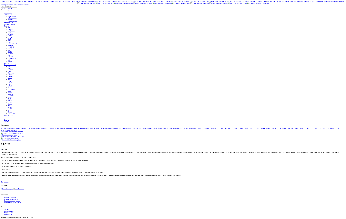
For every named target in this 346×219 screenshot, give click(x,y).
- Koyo (256, 128)
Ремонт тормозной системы (12, 202)
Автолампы (8, 13)
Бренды (6, 26)
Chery (9, 71)
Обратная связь (9, 213)
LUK (9, 60)
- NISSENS (282, 128)
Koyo (9, 42)
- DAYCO (226, 128)
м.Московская (12, 18)
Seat (9, 105)
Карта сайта (8, 214)
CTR (9, 32)
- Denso (240, 128)
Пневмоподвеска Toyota (165, 128)
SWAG (10, 52)
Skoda (10, 107)
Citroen (10, 74)
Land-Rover (11, 89)
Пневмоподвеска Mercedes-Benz (132, 128)
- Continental (213, 128)
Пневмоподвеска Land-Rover (98, 128)
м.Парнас (11, 19)
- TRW (314, 128)
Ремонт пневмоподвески (12, 201)
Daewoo (10, 76)
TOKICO (11, 53)
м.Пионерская (12, 21)
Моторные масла (9, 24)
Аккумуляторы (32, 128)
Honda (10, 82)
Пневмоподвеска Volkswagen (182, 128)
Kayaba (10, 61)
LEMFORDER (12, 44)
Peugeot (10, 100)
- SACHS (289, 128)
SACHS (10, 48)
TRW (9, 55)
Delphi (10, 35)
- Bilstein (199, 128)
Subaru (10, 108)
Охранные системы (54, 128)
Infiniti (10, 86)
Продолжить (4, 182)
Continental (11, 31)
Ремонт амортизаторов (11, 199)
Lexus (9, 91)
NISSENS (11, 47)
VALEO (10, 57)
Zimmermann (12, 58)
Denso (10, 37)
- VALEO (321, 128)
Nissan (10, 97)
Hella (9, 40)
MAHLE (10, 45)
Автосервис (8, 14)
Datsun (10, 78)
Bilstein (10, 27)
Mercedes (10, 94)
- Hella (251, 128)
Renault (10, 104)
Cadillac (10, 70)
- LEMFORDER (264, 128)
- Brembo (206, 128)
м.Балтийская (12, 16)
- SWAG (301, 128)
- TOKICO (308, 128)
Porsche (10, 102)
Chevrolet (11, 73)
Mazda (10, 92)
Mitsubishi (11, 95)
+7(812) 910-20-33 (6, 8)
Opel (9, 99)
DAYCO (10, 34)
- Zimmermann (329, 128)
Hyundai (10, 84)
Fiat (9, 79)
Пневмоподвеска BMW (81, 128)
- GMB (245, 128)
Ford (9, 81)
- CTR (220, 128)
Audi (9, 66)
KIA (9, 87)
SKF (9, 50)
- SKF (295, 128)
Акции (6, 209)
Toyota (10, 112)
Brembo (10, 29)
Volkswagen (11, 113)
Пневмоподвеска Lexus (114, 128)
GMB (9, 39)
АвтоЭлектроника (21, 128)
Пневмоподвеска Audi (67, 128)
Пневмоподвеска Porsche (149, 128)
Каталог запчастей (10, 65)
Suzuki (10, 110)
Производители (9, 211)
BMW (10, 68)
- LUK (337, 128)
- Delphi (234, 128)
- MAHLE (274, 128)
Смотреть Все (8, 22)
